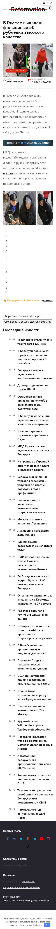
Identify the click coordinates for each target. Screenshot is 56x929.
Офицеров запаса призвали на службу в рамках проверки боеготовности (32, 402)
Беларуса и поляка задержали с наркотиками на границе (34, 374)
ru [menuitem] (44, 3)
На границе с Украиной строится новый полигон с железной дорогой (34, 465)
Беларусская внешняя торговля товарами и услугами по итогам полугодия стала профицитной (32, 485)
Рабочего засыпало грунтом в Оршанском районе (32, 614)
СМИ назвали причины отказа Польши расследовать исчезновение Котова (33, 563)
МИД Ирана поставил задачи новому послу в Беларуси (33, 450)
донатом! (47, 300)
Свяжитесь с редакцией (7, 245)
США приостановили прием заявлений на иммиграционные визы (33, 679)
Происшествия (16, 70)
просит (8, 173)
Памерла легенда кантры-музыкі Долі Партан (31, 813)
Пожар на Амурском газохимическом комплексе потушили (32, 664)
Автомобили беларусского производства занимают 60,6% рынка (34, 762)
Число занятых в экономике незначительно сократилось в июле (31, 506)
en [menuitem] (50, 3)
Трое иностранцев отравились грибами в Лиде (32, 435)
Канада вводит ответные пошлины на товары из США (34, 779)
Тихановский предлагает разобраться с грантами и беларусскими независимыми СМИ (35, 796)
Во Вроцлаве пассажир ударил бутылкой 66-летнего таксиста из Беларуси (33, 582)
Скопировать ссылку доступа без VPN (27, 321)
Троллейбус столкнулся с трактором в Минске (34, 341)
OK (46, 925)
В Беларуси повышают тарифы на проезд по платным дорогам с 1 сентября (32, 357)
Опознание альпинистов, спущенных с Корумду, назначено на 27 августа (34, 599)
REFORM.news (15, 82)
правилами (28, 881)
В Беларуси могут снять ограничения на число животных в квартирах (33, 420)
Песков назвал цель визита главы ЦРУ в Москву (31, 710)
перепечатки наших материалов (21, 887)
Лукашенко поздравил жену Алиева (33, 532)
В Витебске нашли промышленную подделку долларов (31, 649)
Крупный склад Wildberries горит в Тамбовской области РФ (34, 725)
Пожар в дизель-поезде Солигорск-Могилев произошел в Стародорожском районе (34, 632)
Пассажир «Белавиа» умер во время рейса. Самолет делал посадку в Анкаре (35, 742)
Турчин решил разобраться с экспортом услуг (34, 545)
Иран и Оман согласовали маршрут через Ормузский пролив (34, 695)
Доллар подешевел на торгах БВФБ (32, 387)
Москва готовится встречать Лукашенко (32, 521)
